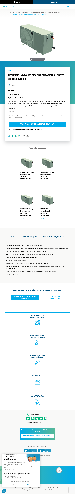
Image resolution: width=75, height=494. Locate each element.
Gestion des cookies (54, 488)
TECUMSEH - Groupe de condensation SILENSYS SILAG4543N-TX (27, 212)
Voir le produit (28, 184)
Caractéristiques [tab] (29, 236)
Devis (18, 2)
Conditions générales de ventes (29, 490)
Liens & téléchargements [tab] (52, 236)
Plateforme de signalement (50, 490)
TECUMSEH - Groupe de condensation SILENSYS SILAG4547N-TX (47, 212)
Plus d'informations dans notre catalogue (27, 129)
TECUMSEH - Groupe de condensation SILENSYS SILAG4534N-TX (47, 175)
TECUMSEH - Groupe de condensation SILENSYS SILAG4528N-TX (27, 175)
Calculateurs (54, 2)
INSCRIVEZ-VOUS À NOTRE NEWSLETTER (36, 436)
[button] (68, 7)
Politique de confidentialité (37, 488)
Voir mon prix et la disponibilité (36, 124)
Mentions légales (20, 488)
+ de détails (11, 111)
